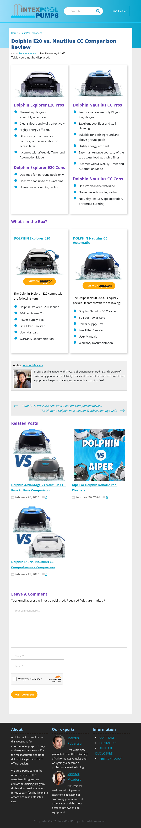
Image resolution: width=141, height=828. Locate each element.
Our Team (106, 738)
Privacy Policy (110, 759)
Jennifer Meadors (27, 53)
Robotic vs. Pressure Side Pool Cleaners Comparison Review (61, 406)
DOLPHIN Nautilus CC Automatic (90, 240)
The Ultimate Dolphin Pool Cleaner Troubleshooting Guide (79, 411)
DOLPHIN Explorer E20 (32, 238)
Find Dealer (119, 11)
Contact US (108, 743)
